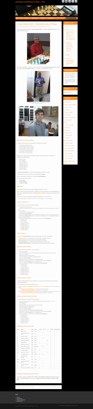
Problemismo (67, 132)
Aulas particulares (69, 60)
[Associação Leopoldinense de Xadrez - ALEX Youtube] (69, 1)
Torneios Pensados (68, 148)
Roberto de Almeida (70, 61)
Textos (66, 137)
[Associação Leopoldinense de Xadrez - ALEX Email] (66, 1)
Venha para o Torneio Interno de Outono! (25, 386)
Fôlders (42, 26)
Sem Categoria (68, 135)
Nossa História (69, 45)
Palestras (66, 127)
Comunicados (67, 107)
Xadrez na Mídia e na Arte (70, 161)
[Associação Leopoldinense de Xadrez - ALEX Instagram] (63, 1)
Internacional (67, 119)
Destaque (66, 109)
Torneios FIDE (67, 143)
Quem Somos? (35, 18)
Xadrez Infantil (67, 158)
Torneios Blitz (67, 140)
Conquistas (68, 48)
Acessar (18, 397)
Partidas (66, 130)
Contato (20, 18)
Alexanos (66, 101)
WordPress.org (20, 401)
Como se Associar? (70, 30)
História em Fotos (69, 46)
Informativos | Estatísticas (70, 117)
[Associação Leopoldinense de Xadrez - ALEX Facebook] (72, 1)
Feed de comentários (21, 399)
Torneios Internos (47, 26)
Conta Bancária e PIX (70, 37)
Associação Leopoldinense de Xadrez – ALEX (30, 2)
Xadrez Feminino (68, 155)
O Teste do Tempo (68, 125)
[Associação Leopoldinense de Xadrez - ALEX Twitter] (76, 1)
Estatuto (67, 51)
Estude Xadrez (51, 18)
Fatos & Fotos (67, 112)
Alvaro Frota (33, 26)
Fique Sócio (26, 18)
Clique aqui (67, 79)
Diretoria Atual (69, 43)
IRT (65, 122)
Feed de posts (19, 398)
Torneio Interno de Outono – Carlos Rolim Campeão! (49, 386)
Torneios (68, 55)
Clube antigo (68, 49)
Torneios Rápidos (68, 150)
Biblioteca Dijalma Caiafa (69, 104)
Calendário (43, 18)
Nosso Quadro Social (70, 39)
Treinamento (67, 153)
